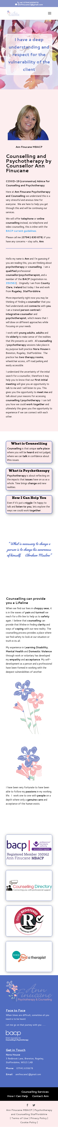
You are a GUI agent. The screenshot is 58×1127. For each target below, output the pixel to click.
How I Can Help (17, 1096)
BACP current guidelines (21, 231)
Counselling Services (35, 1091)
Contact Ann (40, 1096)
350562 (11, 283)
